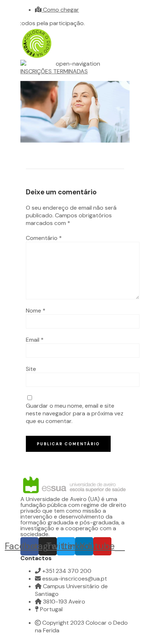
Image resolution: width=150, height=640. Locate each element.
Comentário (44, 238)
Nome (36, 310)
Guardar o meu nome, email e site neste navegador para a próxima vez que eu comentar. (74, 413)
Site (31, 369)
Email (35, 340)
